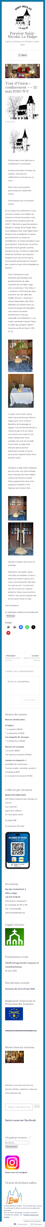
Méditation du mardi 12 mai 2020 (32, 658)
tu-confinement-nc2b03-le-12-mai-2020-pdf (21, 612)
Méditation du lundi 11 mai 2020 (12, 658)
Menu (24, 55)
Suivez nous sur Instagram (16, 1172)
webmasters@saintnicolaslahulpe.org (20, 1030)
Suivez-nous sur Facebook (20, 1120)
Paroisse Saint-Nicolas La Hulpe (22, 35)
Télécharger (10, 616)
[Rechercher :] (17, 1143)
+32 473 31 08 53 (12, 897)
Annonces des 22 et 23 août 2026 (20, 989)
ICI (15, 820)
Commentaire (29, 700)
